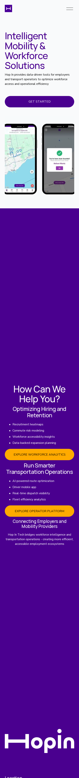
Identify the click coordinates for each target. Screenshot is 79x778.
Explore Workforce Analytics (40, 454)
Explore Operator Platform (39, 511)
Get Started (40, 101)
